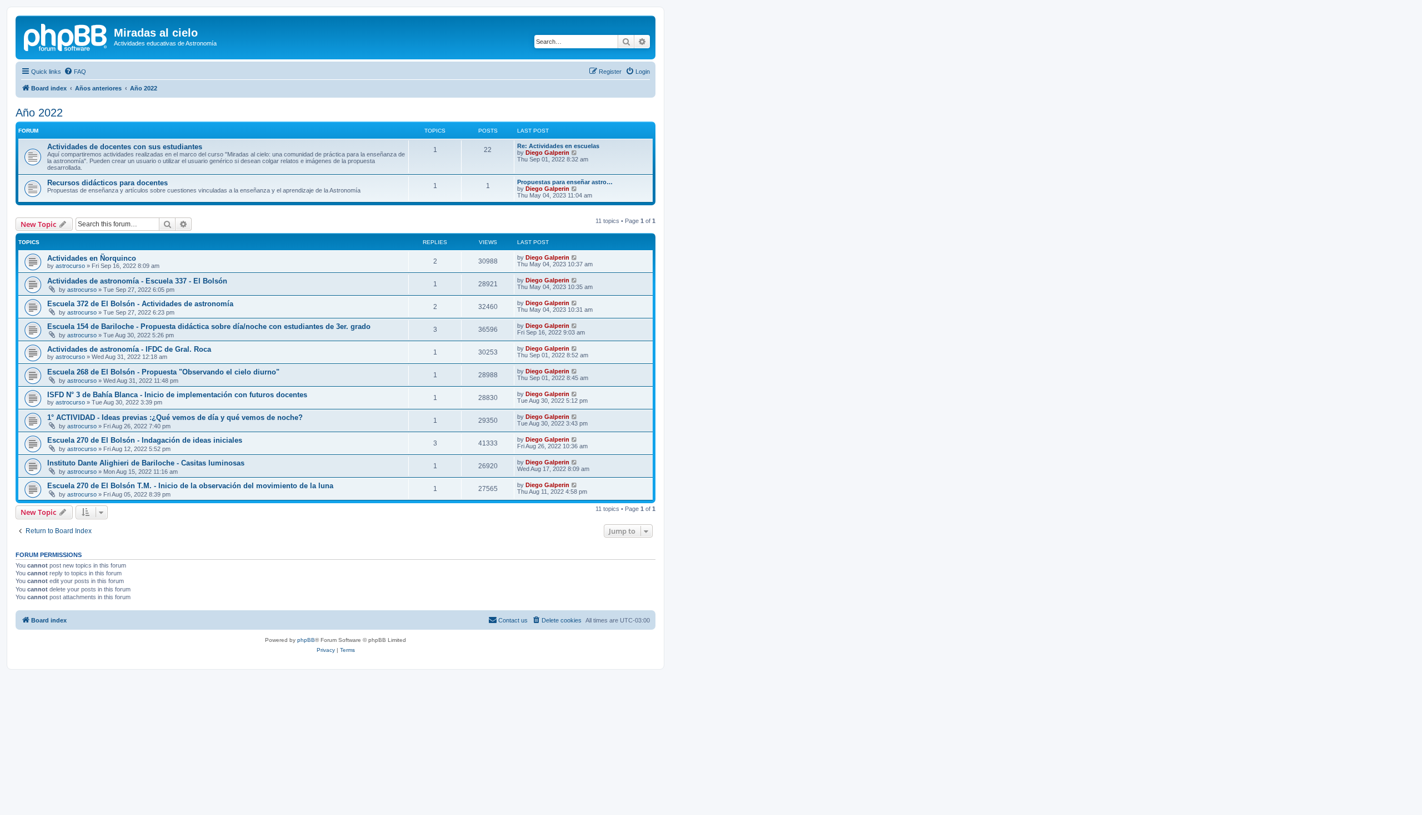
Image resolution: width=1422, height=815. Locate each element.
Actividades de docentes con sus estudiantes (124, 147)
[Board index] (66, 36)
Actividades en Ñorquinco (91, 258)
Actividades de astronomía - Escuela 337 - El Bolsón (137, 281)
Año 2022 (39, 113)
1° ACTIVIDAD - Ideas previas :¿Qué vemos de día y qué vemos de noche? (175, 417)
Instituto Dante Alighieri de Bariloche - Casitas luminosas (145, 463)
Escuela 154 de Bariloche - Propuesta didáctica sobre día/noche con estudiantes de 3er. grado (208, 326)
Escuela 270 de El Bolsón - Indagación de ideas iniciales (144, 440)
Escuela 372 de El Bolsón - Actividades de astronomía (140, 304)
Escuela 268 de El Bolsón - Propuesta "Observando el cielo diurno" (163, 372)
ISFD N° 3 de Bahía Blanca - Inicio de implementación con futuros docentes (177, 395)
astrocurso (70, 265)
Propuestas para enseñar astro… (565, 182)
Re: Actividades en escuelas (558, 146)
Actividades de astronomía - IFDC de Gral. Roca (129, 349)
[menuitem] (75, 71)
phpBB (306, 640)
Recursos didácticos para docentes (107, 183)
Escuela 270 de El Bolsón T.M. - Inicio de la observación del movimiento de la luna (190, 486)
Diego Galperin (547, 152)
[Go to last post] (574, 257)
